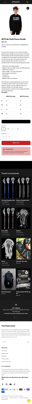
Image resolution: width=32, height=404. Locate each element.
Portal (3, 261)
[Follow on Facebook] (3, 384)
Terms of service (13, 397)
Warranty (4, 356)
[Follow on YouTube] (10, 384)
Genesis (18, 231)
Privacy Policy (5, 358)
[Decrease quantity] (4, 136)
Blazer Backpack (6, 292)
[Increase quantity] (9, 136)
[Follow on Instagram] (7, 384)
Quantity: (4, 133)
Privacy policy (5, 397)
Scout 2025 (5, 231)
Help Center (5, 353)
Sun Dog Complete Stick (8, 200)
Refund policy (5, 399)
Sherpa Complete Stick (22, 200)
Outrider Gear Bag (21, 261)
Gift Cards (4, 350)
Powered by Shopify (18, 396)
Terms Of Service (6, 361)
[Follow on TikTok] (14, 384)
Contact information (23, 397)
